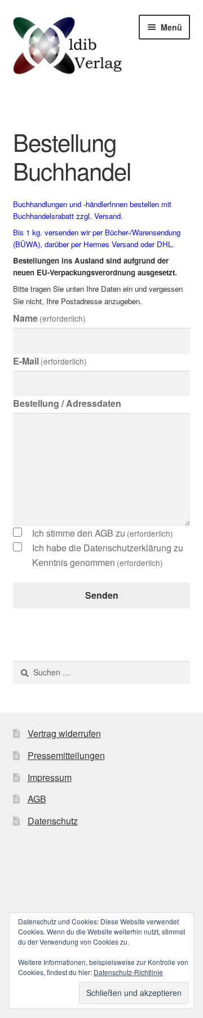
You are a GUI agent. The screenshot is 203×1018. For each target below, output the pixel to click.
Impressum (50, 777)
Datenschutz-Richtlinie (128, 972)
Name (49, 317)
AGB (37, 798)
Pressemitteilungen (66, 755)
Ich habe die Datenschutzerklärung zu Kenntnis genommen (107, 555)
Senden (101, 595)
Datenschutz (53, 820)
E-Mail (50, 360)
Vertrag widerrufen (64, 733)
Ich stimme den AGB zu (102, 532)
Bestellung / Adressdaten (67, 403)
